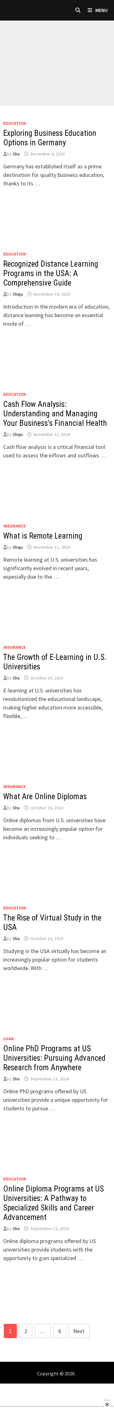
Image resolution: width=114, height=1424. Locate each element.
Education (14, 123)
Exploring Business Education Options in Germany (49, 138)
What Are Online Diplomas (45, 796)
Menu (101, 10)
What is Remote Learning (42, 535)
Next (79, 1331)
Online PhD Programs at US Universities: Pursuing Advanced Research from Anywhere (54, 1058)
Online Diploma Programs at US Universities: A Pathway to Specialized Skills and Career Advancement (53, 1203)
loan (8, 1038)
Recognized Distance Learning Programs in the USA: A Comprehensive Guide (50, 273)
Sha (16, 154)
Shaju (18, 294)
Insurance (14, 526)
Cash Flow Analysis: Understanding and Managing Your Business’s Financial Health (55, 414)
